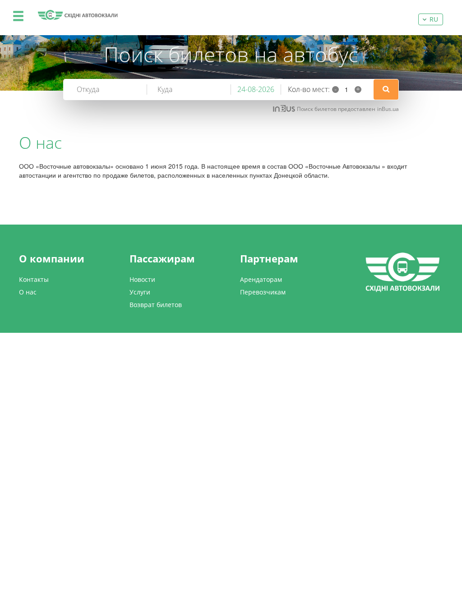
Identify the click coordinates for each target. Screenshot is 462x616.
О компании (51, 258)
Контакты (34, 279)
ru (434, 19)
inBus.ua (388, 109)
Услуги (139, 292)
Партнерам (269, 258)
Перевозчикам (263, 292)
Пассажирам (162, 258)
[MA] (77, 15)
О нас (28, 292)
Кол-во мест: (309, 89)
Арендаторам (261, 279)
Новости (142, 279)
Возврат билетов (155, 304)
